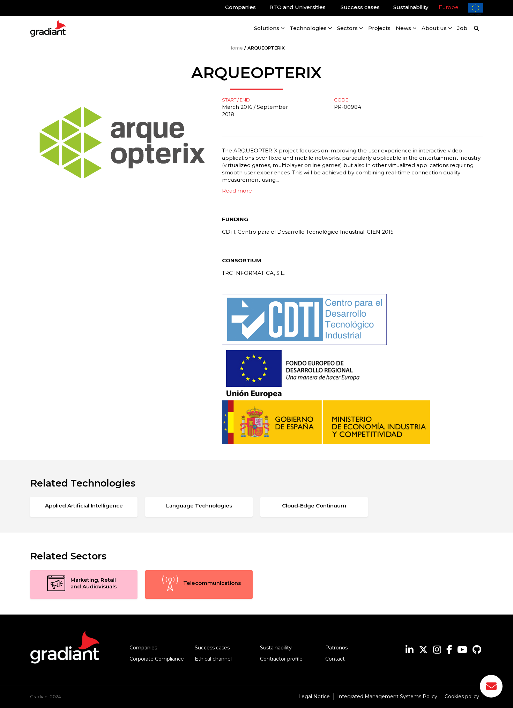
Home (236, 48)
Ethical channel (213, 659)
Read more (237, 190)
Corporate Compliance (156, 659)
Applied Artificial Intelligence (84, 505)
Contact (335, 659)
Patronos (336, 648)
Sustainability (276, 648)
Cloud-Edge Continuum (314, 505)
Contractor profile (281, 659)
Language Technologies (199, 505)
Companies (143, 648)
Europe (449, 7)
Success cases (212, 648)
